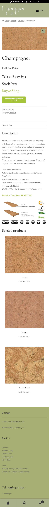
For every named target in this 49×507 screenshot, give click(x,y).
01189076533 (16, 2)
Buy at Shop (10, 91)
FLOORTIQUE (18, 427)
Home (7, 20)
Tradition (21, 20)
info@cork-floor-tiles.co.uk (31, 2)
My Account (8, 503)
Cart (38, 501)
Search (24, 503)
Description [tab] (7, 125)
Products (13, 20)
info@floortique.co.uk (16, 421)
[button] (43, 31)
